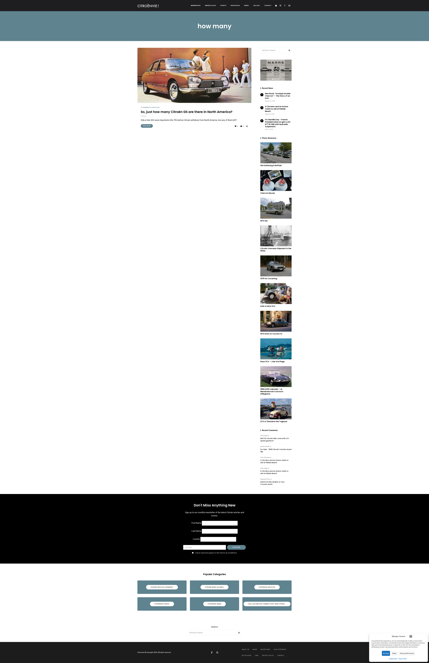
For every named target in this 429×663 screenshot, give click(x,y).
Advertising (265, 649)
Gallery (256, 5)
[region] (276, 70)
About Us (245, 649)
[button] (411, 636)
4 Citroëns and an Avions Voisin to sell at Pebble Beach (274, 461)
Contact (267, 5)
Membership (196, 5)
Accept (386, 653)
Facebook (211, 652)
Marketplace (210, 5)
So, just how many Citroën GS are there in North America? (186, 112)
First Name (196, 523)
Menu (289, 5)
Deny (394, 653)
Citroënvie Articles (150, 107)
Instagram (217, 652)
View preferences (407, 653)
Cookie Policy (393, 659)
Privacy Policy (402, 659)
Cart (257, 655)
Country (196, 539)
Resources (235, 5)
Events (223, 5)
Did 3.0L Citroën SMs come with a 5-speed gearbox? (274, 439)
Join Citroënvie (279, 649)
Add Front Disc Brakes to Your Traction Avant (272, 483)
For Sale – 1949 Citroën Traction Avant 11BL (276, 450)
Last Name (196, 531)
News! (246, 5)
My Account (246, 655)
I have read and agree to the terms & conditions (216, 552)
